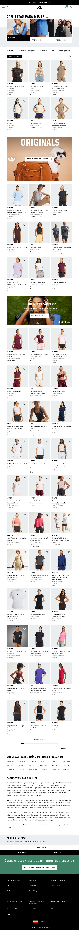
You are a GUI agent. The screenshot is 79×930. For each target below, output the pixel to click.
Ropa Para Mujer (66, 770)
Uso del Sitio (33, 909)
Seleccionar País (12, 909)
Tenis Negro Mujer (67, 766)
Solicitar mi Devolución (58, 880)
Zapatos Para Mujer (45, 770)
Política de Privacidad (58, 901)
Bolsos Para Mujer (22, 762)
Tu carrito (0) (57, 852)
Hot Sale (53, 891)
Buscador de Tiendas (13, 880)
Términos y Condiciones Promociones (36, 902)
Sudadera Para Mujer (33, 762)
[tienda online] (39, 8)
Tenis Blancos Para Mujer (44, 762)
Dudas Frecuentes (34, 880)
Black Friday (33, 891)
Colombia (43, 921)
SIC (52, 909)
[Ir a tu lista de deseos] (8, 7)
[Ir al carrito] (75, 7)
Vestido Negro (31, 766)
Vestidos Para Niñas (11, 766)
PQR (8, 914)
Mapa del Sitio (55, 885)
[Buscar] (70, 7)
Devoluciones (33, 885)
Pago (8, 885)
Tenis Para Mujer (33, 770)
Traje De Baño (21, 770)
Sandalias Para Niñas (67, 762)
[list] (39, 51)
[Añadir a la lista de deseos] (24, 64)
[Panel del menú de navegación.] (3, 7)
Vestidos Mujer (55, 766)
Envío (8, 891)
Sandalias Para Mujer (11, 762)
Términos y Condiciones (14, 901)
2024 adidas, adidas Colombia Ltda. (39, 927)
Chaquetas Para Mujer (11, 770)
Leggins (21, 765)
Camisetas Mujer (55, 770)
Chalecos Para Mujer (44, 766)
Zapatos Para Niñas (56, 762)
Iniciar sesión (21, 852)
